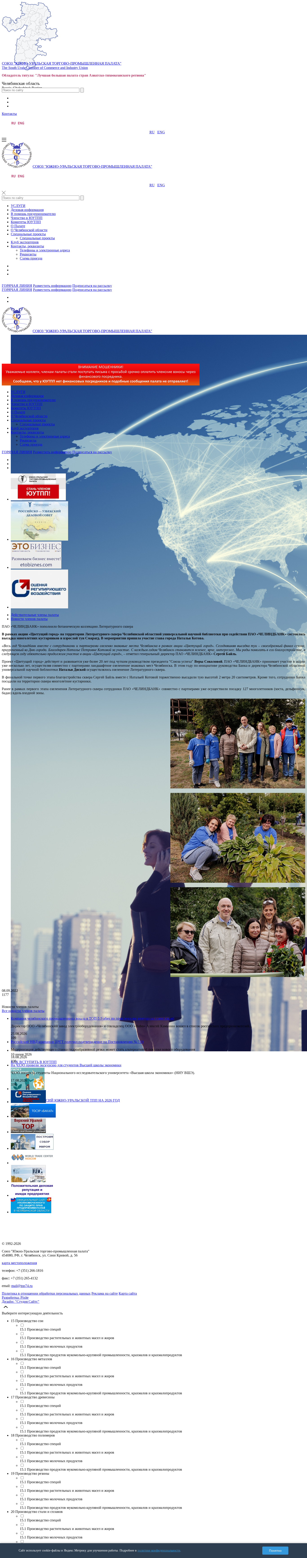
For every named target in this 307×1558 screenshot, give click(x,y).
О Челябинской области (29, 230)
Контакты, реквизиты (27, 246)
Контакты (9, 114)
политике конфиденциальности (159, 1550)
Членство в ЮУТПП (26, 218)
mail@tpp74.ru (22, 1286)
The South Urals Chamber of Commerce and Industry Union (45, 68)
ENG (161, 132)
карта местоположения (19, 1263)
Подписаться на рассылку (92, 286)
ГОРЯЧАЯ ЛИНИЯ (17, 286)
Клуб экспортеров (25, 242)
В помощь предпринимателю (33, 214)
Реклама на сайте (104, 1293)
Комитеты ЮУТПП (26, 222)
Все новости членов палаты (23, 1011)
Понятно (275, 1550)
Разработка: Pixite (15, 1297)
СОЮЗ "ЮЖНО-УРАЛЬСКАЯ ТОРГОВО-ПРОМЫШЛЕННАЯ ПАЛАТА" (61, 63)
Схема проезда (31, 258)
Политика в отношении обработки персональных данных (46, 1293)
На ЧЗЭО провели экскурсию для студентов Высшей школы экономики (66, 1065)
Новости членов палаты (29, 619)
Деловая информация (27, 210)
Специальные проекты (28, 234)
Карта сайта (128, 1293)
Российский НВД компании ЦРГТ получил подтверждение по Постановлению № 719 (77, 1042)
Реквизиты (28, 254)
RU (152, 132)
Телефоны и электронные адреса (45, 250)
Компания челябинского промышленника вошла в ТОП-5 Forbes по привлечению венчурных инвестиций (92, 1018)
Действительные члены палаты (35, 615)
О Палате (18, 226)
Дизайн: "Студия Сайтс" (20, 1301)
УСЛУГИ (18, 206)
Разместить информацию (52, 286)
